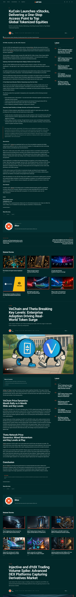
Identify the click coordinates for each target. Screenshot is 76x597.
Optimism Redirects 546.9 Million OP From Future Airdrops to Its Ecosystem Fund (61, 553)
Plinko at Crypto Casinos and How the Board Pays (33, 271)
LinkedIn (8, 214)
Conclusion (7, 384)
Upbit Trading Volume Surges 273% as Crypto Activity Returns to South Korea (65, 59)
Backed (12, 50)
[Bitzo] (38, 2)
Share (66, 330)
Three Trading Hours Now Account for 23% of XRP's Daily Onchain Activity (65, 51)
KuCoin (31, 47)
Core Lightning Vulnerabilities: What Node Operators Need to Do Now (64, 75)
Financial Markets (14, 1)
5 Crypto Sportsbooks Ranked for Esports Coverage (58, 271)
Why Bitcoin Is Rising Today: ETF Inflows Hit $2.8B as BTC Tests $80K (64, 83)
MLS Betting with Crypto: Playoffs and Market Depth (33, 292)
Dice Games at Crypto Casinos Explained (12, 270)
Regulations (23, 1)
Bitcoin (4, 1)
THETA (4, 443)
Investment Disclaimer (6, 207)
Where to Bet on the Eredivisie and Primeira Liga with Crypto (58, 292)
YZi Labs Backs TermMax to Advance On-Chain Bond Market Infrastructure (12, 294)
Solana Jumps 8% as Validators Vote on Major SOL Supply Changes (35, 553)
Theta (10, 390)
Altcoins (8, 1)
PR (19, 1)
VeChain (5, 390)
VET (6, 409)
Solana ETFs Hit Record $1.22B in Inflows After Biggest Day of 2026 (11, 553)
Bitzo (12, 33)
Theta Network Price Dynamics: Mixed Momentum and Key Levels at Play (16, 383)
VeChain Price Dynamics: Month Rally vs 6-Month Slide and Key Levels (15, 381)
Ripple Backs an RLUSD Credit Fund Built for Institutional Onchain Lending (65, 67)
